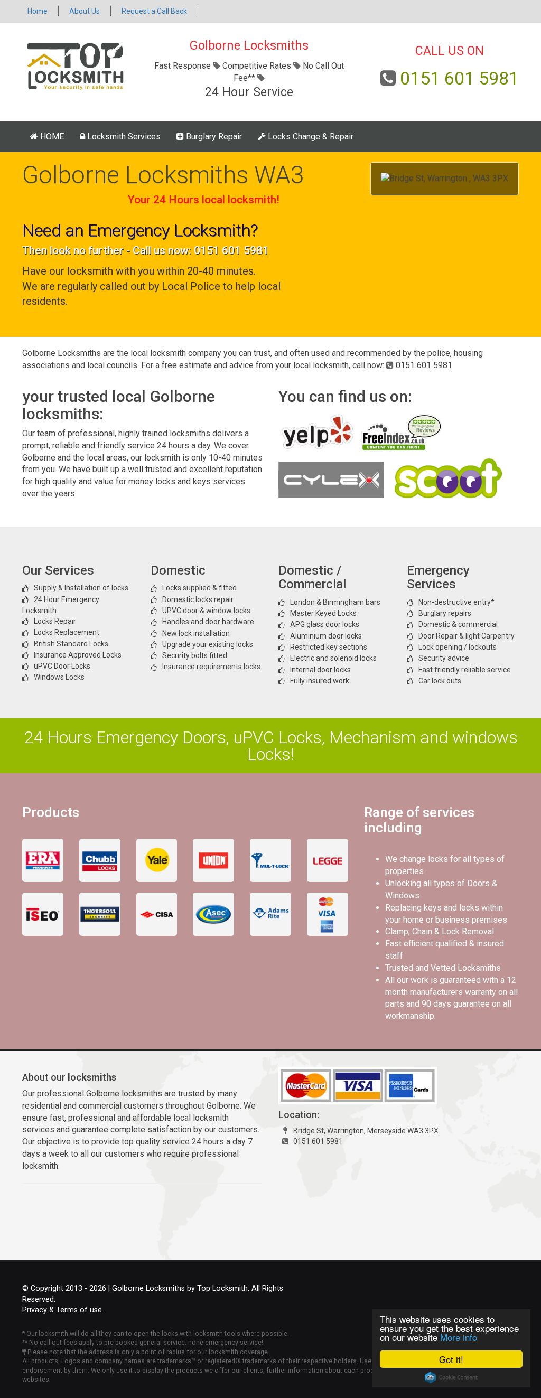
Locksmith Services (123, 137)
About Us (84, 11)
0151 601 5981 (459, 78)
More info (458, 1337)
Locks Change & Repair (309, 137)
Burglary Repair (213, 137)
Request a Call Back (154, 11)
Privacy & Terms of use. (63, 1310)
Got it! (451, 1359)
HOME (51, 137)
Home (37, 11)
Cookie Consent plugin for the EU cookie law (451, 1377)
